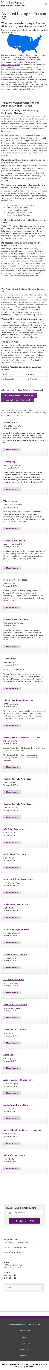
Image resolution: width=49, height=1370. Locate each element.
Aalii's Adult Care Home (14, 854)
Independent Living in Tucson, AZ (19, 395)
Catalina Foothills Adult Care (17, 779)
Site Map (25, 1364)
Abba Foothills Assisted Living (18, 879)
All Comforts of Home (14, 1155)
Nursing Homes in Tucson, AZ (17, 400)
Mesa (32, 374)
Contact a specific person (15, 1247)
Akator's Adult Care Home (16, 1105)
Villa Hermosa (10, 501)
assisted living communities (35, 191)
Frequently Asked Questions (16, 1242)
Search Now (26, 1220)
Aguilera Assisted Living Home (18, 1080)
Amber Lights (10, 422)
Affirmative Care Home (14, 1029)
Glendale (9, 374)
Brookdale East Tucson (14, 540)
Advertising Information (14, 1252)
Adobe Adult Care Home (15, 1004)
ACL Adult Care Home (13, 979)
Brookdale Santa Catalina (15, 619)
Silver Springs (10, 461)
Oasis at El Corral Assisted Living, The (22, 737)
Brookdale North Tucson (15, 580)
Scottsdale (9, 379)
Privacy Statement (10, 1364)
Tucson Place (9, 658)
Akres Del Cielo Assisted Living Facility (22, 1130)
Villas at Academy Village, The (18, 700)
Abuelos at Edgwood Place (16, 929)
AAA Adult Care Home (14, 829)
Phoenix (33, 379)
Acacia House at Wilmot (15, 954)
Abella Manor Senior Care (15, 904)
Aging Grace (9, 1054)
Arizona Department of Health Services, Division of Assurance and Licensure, (24, 56)
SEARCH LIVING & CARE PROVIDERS (21, 1208)
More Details (12, 450)
